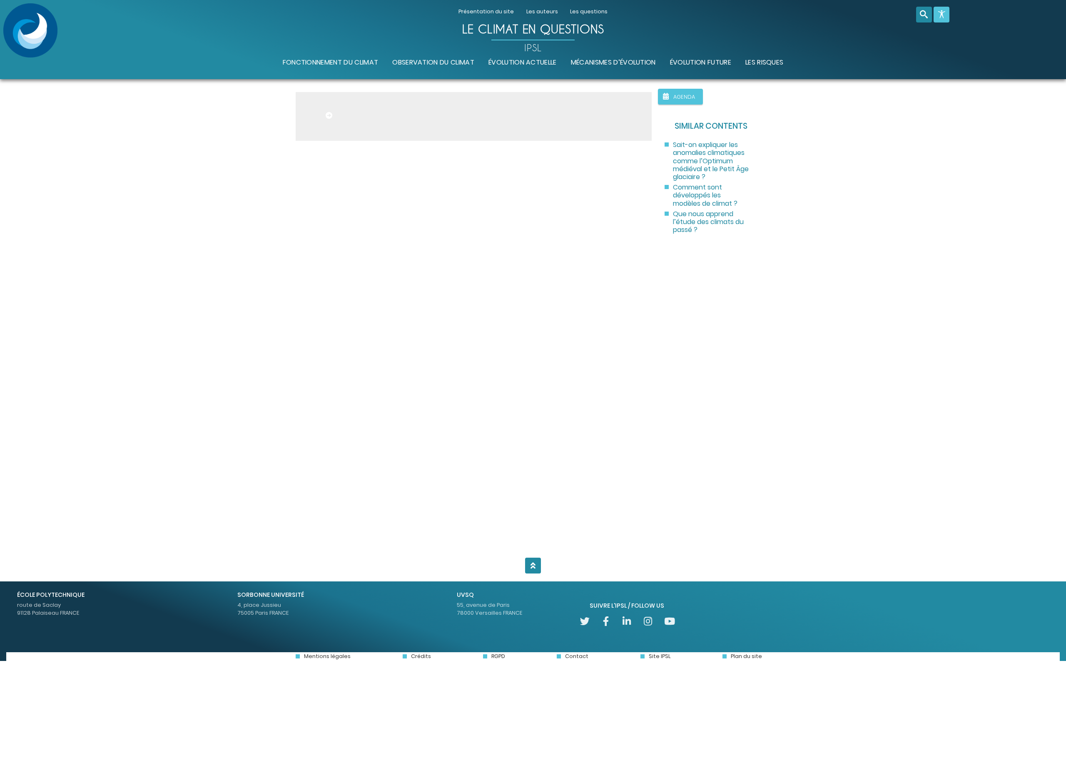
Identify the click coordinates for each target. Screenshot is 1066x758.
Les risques (764, 62)
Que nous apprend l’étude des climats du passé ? (708, 222)
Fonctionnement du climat (331, 62)
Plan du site (746, 656)
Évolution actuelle (522, 62)
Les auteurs (542, 11)
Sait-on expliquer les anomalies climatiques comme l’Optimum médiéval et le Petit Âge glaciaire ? (711, 161)
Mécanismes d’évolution (613, 62)
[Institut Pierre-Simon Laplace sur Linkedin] (627, 621)
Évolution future (700, 62)
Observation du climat (433, 62)
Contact (576, 656)
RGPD (498, 656)
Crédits (421, 656)
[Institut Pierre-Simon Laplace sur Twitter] (584, 621)
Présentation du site (486, 11)
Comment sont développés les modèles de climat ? (705, 195)
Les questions (589, 11)
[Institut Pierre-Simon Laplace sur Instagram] (648, 621)
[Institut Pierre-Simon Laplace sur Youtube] (669, 621)
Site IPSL (659, 656)
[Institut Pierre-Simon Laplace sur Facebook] (605, 621)
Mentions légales (327, 656)
